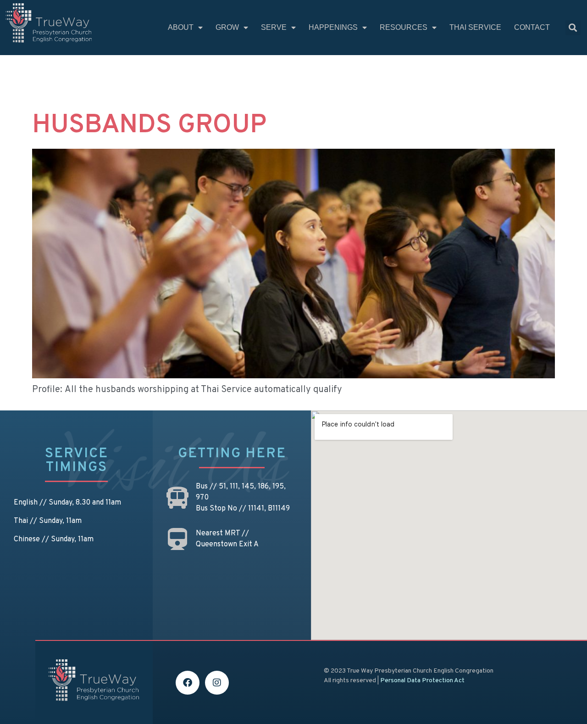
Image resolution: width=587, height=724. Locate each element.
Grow (227, 27)
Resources (403, 27)
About (181, 27)
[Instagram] (217, 683)
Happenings (333, 27)
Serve (274, 27)
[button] (573, 27)
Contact (532, 27)
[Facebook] (187, 683)
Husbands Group (149, 125)
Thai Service (475, 27)
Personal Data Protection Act (422, 681)
